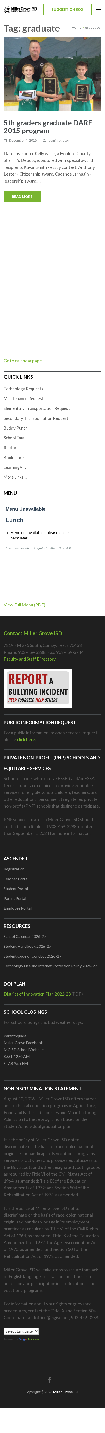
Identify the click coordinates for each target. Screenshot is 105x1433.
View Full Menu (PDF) (24, 604)
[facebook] (50, 1379)
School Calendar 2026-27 (25, 936)
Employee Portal (18, 908)
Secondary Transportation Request (36, 418)
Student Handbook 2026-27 (27, 946)
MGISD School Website (24, 1049)
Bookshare (14, 457)
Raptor (10, 447)
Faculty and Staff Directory (30, 659)
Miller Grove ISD (66, 1392)
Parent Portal (15, 898)
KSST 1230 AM (17, 1056)
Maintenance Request (23, 398)
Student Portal (16, 888)
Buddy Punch (16, 428)
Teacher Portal (16, 878)
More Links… (15, 477)
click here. (26, 739)
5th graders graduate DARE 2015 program (48, 126)
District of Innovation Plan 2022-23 (37, 994)
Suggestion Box (67, 9)
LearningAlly (15, 467)
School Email (15, 437)
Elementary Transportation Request (37, 408)
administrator (59, 140)
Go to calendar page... (24, 360)
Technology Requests (23, 388)
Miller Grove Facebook (23, 1042)
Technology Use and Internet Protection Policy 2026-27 (50, 965)
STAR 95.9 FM (16, 1063)
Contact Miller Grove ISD (33, 633)
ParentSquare (15, 1035)
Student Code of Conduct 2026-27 (32, 956)
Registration (14, 869)
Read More (22, 197)
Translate (33, 1339)
